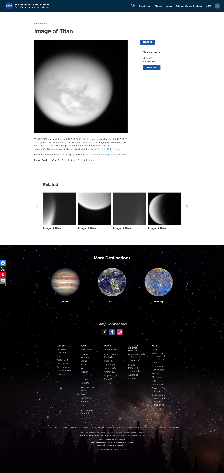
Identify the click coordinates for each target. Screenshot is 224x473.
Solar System (63, 346)
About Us (46, 427)
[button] (208, 6)
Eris (82, 405)
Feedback (75, 427)
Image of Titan (52, 228)
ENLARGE (147, 42)
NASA (10, 6)
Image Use (99, 427)
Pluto (83, 391)
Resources (157, 366)
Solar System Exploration (32, 4)
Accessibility (176, 427)
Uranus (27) (110, 372)
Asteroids (133, 375)
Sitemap (162, 427)
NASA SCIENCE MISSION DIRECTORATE (123, 427)
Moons (107, 346)
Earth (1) (108, 357)
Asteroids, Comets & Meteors (133, 348)
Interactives (158, 384)
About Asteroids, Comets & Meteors (136, 357)
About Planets (87, 350)
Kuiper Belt (62, 360)
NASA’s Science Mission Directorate (129, 435)
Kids (154, 381)
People (155, 374)
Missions (156, 377)
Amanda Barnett (118, 440)
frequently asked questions (103, 155)
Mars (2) (108, 361)
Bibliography (61, 427)
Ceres (83, 394)
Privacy (87, 427)
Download (151, 67)
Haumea (84, 402)
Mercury (159, 301)
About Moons (111, 350)
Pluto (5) (108, 379)
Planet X (84, 413)
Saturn (83, 376)
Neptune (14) (111, 376)
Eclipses (61, 374)
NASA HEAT (158, 409)
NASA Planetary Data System (105, 149)
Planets (84, 346)
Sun (59, 356)
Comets (132, 379)
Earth (112, 301)
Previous (37, 206)
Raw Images (40, 24)
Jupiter (65, 301)
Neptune (84, 383)
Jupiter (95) (110, 365)
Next (187, 206)
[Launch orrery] (133, 6)
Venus (83, 361)
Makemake (86, 398)
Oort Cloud (62, 364)
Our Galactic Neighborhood (32, 8)
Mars (82, 368)
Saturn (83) (110, 368)
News (155, 350)
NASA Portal (149, 427)
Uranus (84, 379)
